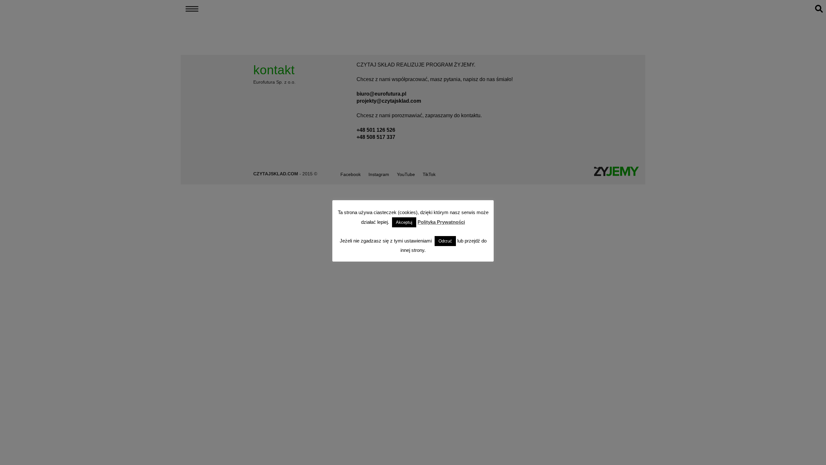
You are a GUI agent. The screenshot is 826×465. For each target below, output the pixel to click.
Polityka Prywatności (441, 222)
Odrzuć (445, 241)
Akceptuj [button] (404, 222)
